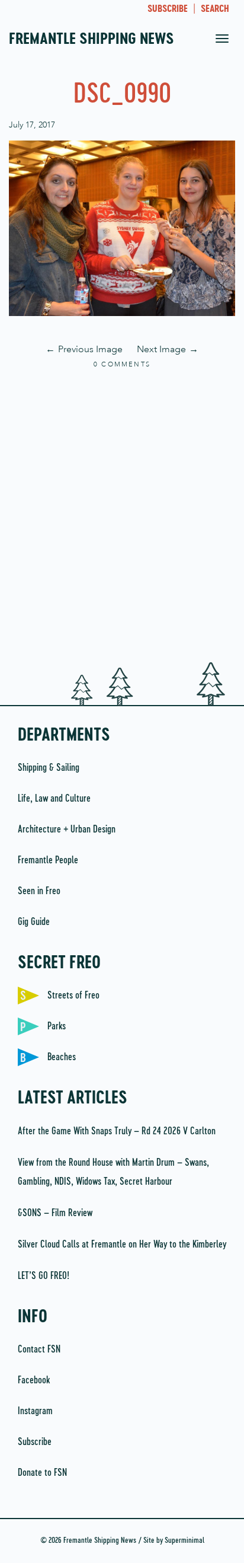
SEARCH (215, 9)
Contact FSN (39, 1349)
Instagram (35, 1411)
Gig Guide (34, 922)
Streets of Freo (73, 995)
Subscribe (35, 1442)
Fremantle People (48, 860)
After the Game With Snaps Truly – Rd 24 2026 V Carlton (117, 1131)
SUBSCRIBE (167, 9)
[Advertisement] (122, 516)
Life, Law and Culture (54, 798)
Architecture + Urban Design (66, 829)
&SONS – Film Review (55, 1213)
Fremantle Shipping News (91, 39)
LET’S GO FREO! (45, 1276)
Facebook (34, 1380)
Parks (56, 1026)
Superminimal (184, 1541)
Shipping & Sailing (48, 768)
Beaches (61, 1057)
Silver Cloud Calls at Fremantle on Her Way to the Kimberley (122, 1244)
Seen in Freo (39, 891)
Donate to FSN (42, 1473)
